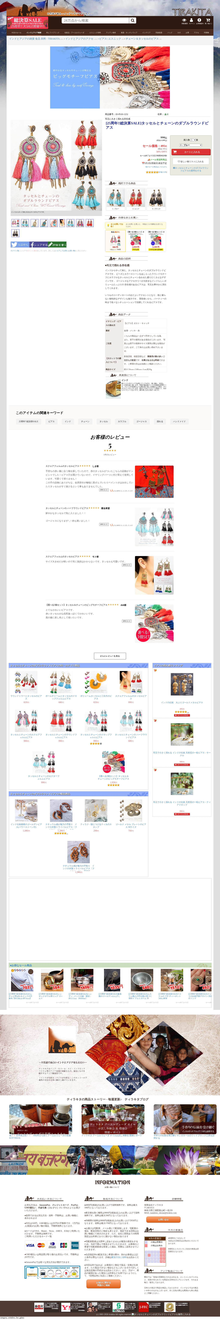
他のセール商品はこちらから (156, 167)
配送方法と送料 (119, 1257)
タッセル (104, 421)
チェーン (85, 421)
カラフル (122, 421)
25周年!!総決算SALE (28, 421)
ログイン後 (15, 251)
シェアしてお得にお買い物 (65, 251)
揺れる (160, 421)
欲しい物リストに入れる (192, 161)
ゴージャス (141, 421)
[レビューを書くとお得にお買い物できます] (57, 248)
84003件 (210, 2)
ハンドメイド (179, 421)
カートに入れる (182, 715)
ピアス (51, 421)
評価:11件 (162, 172)
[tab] (16, 33)
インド (68, 421)
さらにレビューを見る (110, 656)
